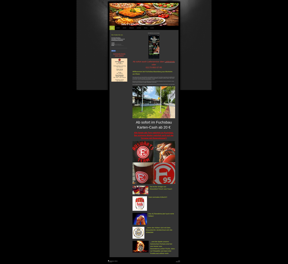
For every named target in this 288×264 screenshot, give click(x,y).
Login (179, 260)
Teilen (114, 50)
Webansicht (178, 261)
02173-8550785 (118, 44)
